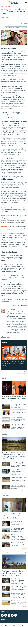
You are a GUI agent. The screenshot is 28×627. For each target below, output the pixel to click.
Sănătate (5, 496)
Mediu (4, 434)
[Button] (24, 23)
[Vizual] (6, 625)
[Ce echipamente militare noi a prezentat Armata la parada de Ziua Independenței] (6, 406)
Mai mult (24, 491)
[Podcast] (14, 625)
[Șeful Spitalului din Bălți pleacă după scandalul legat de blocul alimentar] (6, 544)
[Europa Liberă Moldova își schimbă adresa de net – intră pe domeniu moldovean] (6, 419)
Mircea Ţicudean (5, 17)
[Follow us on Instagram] (9, 615)
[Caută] (22, 625)
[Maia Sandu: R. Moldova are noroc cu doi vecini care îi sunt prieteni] (6, 412)
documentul (5, 226)
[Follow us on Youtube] (5, 615)
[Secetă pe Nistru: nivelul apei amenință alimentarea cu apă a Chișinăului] (6, 487)
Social (4, 378)
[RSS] (12, 615)
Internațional (5, 6)
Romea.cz (15, 118)
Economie (5, 553)
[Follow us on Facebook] (2, 615)
